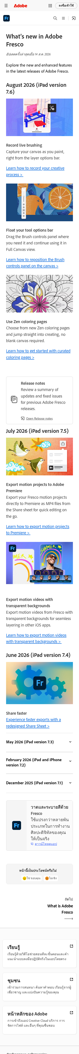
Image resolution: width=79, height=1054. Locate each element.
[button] (50, 5)
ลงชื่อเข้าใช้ (66, 5)
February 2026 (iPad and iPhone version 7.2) (34, 762)
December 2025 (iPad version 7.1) (34, 782)
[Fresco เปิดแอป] (74, 18)
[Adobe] (20, 5)
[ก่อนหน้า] (22, 912)
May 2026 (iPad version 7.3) (30, 741)
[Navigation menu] (6, 5)
